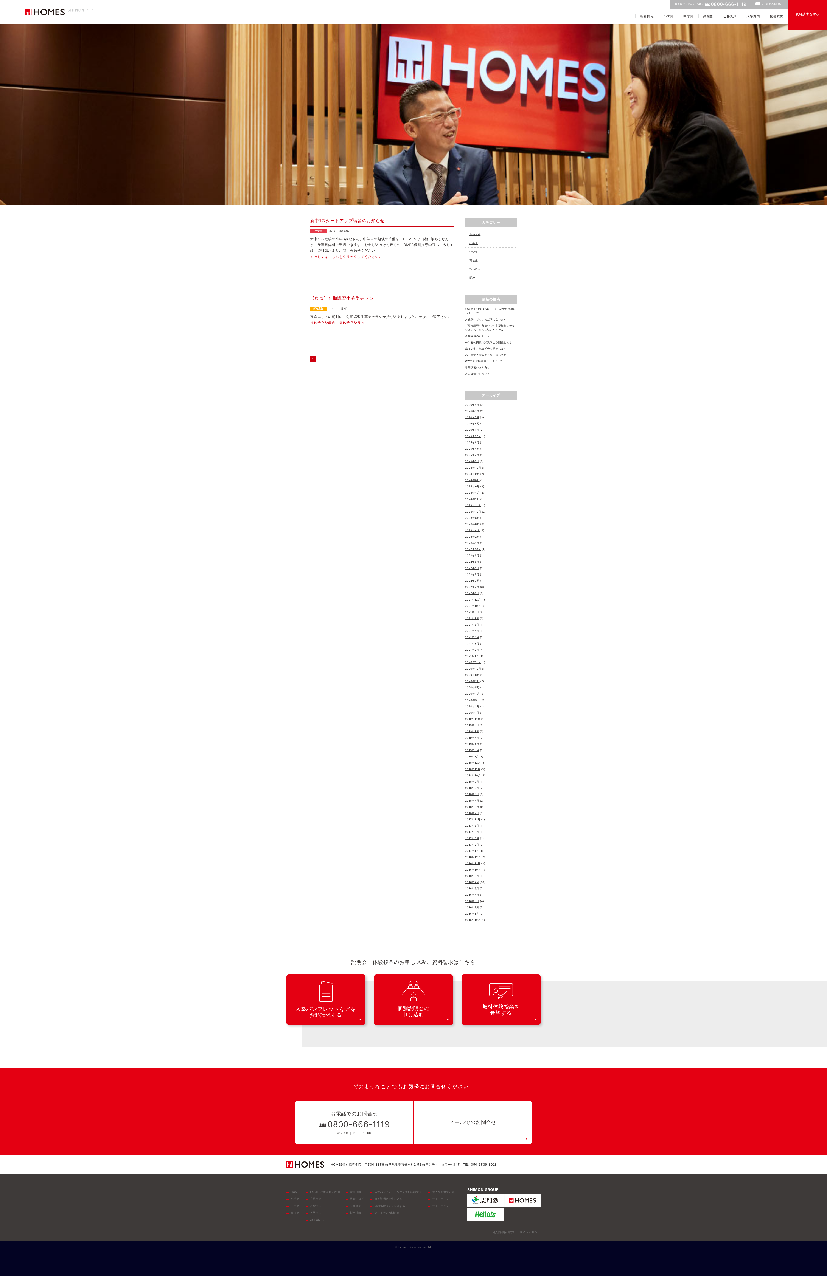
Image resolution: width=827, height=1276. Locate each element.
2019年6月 (472, 737)
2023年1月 (472, 543)
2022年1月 (472, 593)
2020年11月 (473, 662)
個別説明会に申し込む (388, 1198)
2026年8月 (472, 404)
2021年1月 (472, 656)
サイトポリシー (442, 1198)
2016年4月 (472, 894)
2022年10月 (473, 549)
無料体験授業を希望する (390, 1206)
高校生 (473, 260)
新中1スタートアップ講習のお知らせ (347, 220)
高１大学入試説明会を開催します (486, 354)
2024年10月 (473, 467)
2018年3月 (472, 806)
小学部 (669, 16)
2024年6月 (472, 486)
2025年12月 (473, 436)
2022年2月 (472, 586)
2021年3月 (472, 643)
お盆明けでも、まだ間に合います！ (487, 319)
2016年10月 (473, 869)
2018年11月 (472, 769)
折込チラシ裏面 (351, 322)
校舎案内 (776, 16)
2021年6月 (472, 624)
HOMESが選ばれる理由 (325, 1192)
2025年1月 (472, 461)
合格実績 (730, 16)
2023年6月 (472, 524)
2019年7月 (472, 731)
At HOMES (317, 1220)
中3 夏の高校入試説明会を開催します (488, 342)
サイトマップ (440, 1206)
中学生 (473, 251)
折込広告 (474, 269)
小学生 (473, 243)
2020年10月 (473, 668)
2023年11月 (473, 505)
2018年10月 (473, 775)
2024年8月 (472, 480)
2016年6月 (472, 888)
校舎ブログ (357, 1198)
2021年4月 (472, 637)
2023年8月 (472, 517)
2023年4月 (472, 530)
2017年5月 (472, 831)
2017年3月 (472, 838)
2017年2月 (472, 844)
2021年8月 (472, 612)
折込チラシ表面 (323, 322)
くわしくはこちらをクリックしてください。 (346, 256)
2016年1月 (472, 913)
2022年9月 (472, 555)
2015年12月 (472, 919)
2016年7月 (472, 882)
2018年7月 (472, 788)
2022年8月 (472, 561)
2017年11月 (472, 819)
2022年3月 (472, 580)
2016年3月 (472, 901)
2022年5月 (472, 574)
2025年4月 (472, 448)
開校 (472, 277)
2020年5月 (472, 687)
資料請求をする (808, 14)
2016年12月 (472, 857)
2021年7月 (472, 618)
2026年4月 (472, 423)
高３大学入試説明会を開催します (486, 348)
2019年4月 (472, 744)
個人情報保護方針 (443, 1192)
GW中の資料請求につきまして (484, 361)
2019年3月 (472, 750)
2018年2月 (472, 813)
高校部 (708, 16)
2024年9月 (472, 473)
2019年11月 (472, 718)
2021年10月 (473, 605)
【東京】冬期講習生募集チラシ (341, 298)
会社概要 (355, 1206)
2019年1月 (472, 756)
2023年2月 (472, 536)
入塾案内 (753, 16)
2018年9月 (472, 781)
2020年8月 (472, 675)
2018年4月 (472, 800)
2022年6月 (472, 568)
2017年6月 (472, 825)
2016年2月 (472, 907)
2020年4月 (472, 693)
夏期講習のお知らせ (477, 336)
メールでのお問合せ (772, 4)
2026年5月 (472, 417)
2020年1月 (472, 712)
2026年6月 (472, 411)
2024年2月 (472, 499)
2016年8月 (472, 876)
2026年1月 (472, 429)
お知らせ (474, 234)
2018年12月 (472, 762)
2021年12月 (472, 599)
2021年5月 (472, 630)
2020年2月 (472, 706)
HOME (295, 1192)
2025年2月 (472, 455)
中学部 (688, 16)
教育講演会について (477, 373)
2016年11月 (472, 863)
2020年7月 (472, 681)
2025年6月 (472, 442)
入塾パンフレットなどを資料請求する (398, 1192)
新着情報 (647, 16)
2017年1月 (472, 850)
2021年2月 (472, 649)
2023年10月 (473, 511)
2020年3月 (472, 700)
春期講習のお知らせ (477, 367)
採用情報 (355, 1212)
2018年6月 (472, 794)
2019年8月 (472, 725)
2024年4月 (472, 492)
